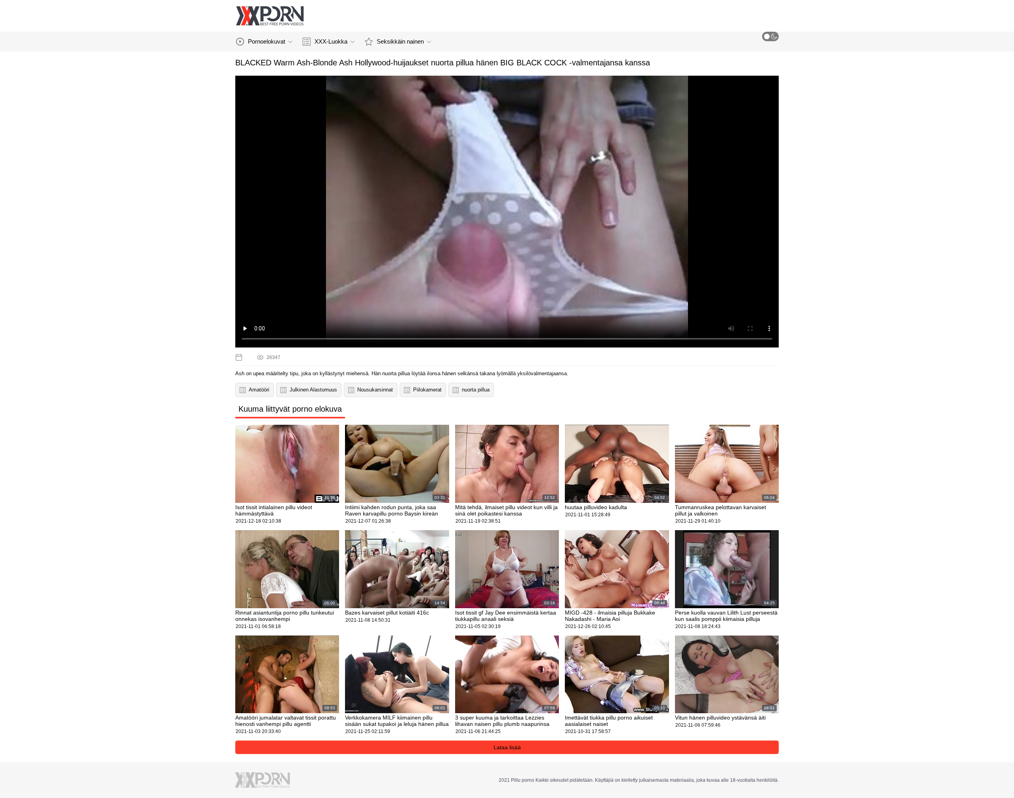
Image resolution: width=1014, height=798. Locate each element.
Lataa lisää (507, 747)
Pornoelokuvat (266, 41)
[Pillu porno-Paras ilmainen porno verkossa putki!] (269, 16)
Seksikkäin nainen (400, 41)
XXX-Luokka (330, 41)
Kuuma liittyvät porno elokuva (290, 409)
